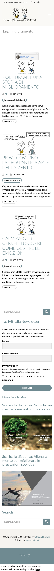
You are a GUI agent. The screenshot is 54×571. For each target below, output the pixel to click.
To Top (22, 555)
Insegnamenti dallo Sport (14, 100)
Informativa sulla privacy (15, 397)
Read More (9, 121)
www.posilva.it (33, 540)
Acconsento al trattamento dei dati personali (23, 378)
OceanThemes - (43, 536)
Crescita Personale (12, 180)
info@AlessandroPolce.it (17, 2)
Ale (6, 94)
